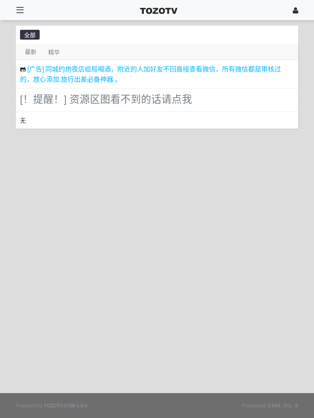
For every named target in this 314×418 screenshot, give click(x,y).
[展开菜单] (20, 10)
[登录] (295, 10)
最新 (30, 51)
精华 (54, 52)
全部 (30, 35)
